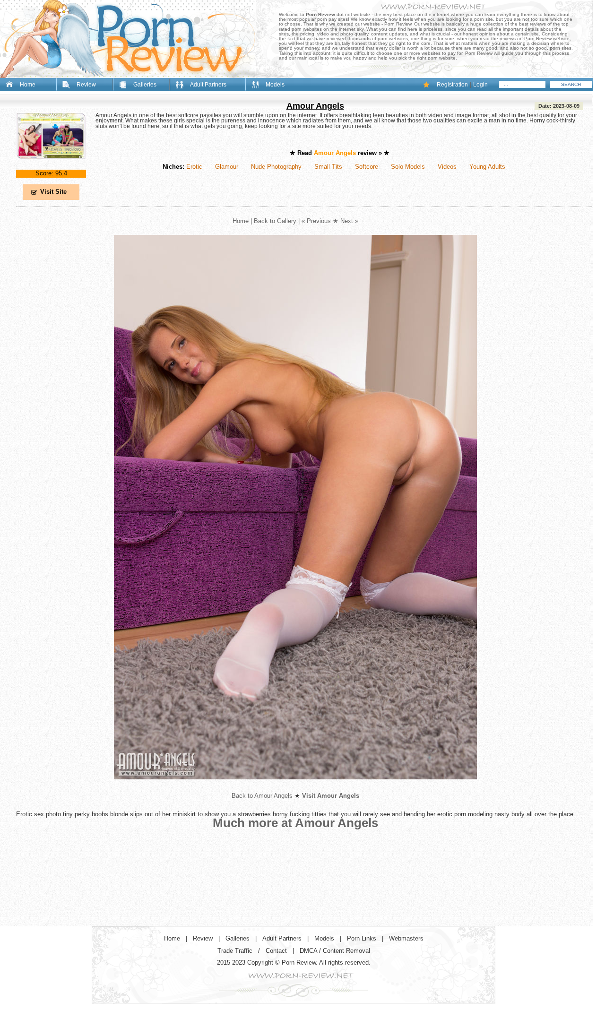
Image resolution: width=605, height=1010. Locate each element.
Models (275, 84)
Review (86, 84)
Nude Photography (276, 166)
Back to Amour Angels (262, 795)
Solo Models (408, 166)
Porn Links (361, 938)
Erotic (194, 166)
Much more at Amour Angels (295, 822)
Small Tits (328, 166)
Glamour (226, 166)
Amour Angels (315, 106)
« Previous (316, 220)
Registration (452, 84)
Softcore (366, 166)
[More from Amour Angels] (295, 786)
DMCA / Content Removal (335, 950)
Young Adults (487, 166)
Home (27, 84)
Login (480, 84)
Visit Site (53, 191)
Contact (276, 950)
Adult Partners (208, 84)
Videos (447, 166)
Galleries (144, 84)
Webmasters (406, 938)
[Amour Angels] (51, 166)
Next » (349, 220)
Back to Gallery (275, 220)
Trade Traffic (234, 950)
